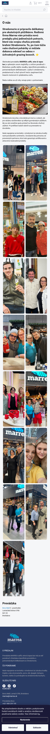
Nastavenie (25, 720)
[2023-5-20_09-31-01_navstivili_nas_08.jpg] (36, 512)
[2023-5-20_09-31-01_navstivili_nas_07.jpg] (13, 568)
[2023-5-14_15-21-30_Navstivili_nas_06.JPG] (13, 512)
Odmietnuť (13, 727)
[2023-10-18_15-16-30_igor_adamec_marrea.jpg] (36, 173)
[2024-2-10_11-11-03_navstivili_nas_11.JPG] (36, 229)
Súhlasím (37, 727)
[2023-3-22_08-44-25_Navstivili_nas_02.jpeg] (36, 399)
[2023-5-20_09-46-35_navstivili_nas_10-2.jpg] (36, 286)
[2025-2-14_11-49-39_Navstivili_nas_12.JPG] (13, 455)
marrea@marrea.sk (9, 696)
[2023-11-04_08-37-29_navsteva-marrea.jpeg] (13, 229)
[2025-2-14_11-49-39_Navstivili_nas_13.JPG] (13, 399)
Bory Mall (5, 608)
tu (39, 714)
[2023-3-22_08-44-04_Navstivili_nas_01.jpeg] (36, 342)
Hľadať (44, 10)
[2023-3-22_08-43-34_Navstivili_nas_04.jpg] (13, 342)
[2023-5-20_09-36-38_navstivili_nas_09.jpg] (13, 173)
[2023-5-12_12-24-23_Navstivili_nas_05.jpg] (36, 455)
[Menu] (47, 3)
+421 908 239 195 (9, 704)
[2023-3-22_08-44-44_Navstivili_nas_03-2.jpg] (13, 286)
